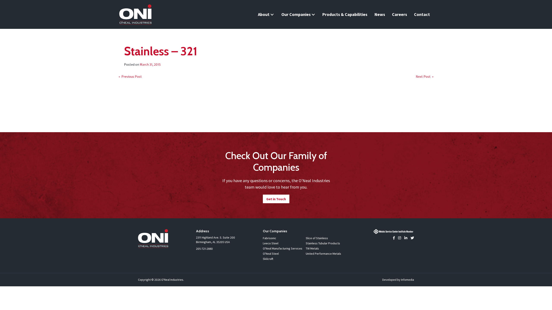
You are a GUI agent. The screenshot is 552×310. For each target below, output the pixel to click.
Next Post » (424, 76)
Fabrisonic (269, 238)
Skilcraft (268, 259)
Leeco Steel (270, 243)
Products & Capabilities (344, 14)
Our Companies (296, 14)
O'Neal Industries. (172, 280)
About (264, 14)
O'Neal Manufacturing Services (282, 248)
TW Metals (312, 248)
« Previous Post (130, 76)
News (379, 14)
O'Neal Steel (271, 254)
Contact (422, 14)
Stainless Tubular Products (323, 243)
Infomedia (407, 280)
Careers (399, 14)
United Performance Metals (323, 254)
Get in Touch (276, 199)
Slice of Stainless (317, 238)
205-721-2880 (204, 249)
